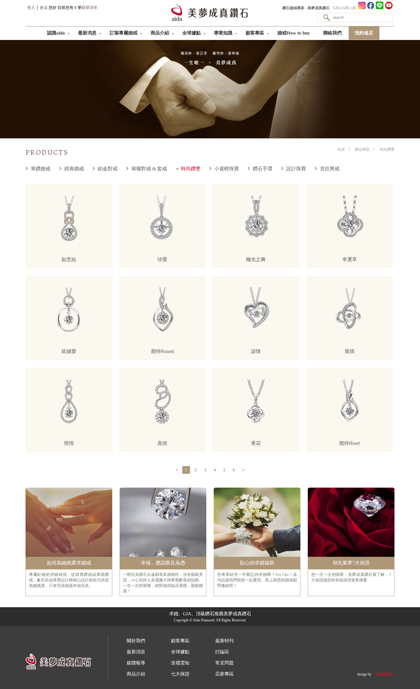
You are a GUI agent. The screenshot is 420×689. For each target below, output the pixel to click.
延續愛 (68, 351)
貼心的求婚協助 (257, 562)
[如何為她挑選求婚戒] (69, 556)
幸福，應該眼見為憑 (163, 562)
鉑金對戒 (107, 168)
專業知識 (223, 32)
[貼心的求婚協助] (257, 556)
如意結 (68, 259)
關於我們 (136, 640)
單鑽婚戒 (40, 168)
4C (354, 8)
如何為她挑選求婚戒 (69, 562)
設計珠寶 (296, 168)
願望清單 (89, 7)
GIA (336, 8)
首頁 (341, 149)
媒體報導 (136, 662)
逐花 (256, 443)
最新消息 (87, 32)
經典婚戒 (74, 168)
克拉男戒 (329, 168)
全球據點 (191, 32)
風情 (350, 351)
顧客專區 (255, 32)
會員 (44, 7)
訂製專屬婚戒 (123, 32)
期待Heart (349, 443)
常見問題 (224, 662)
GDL (346, 8)
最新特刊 (224, 640)
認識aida (56, 32)
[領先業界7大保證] (351, 556)
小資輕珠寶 (226, 168)
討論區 (222, 651)
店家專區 (224, 673)
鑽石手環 (262, 168)
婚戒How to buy (293, 32)
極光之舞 (256, 259)
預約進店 (364, 32)
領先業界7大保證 (351, 562)
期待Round (162, 351)
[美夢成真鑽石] (210, 20)
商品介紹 (160, 32)
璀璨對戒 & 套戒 (149, 168)
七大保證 (180, 673)
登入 (31, 7)
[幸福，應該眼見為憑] (163, 556)
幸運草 (349, 259)
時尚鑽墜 (190, 168)
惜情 (69, 443)
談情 (256, 351)
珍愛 (162, 259)
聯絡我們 (332, 32)
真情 (162, 443)
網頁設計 (387, 674)
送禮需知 (180, 662)
